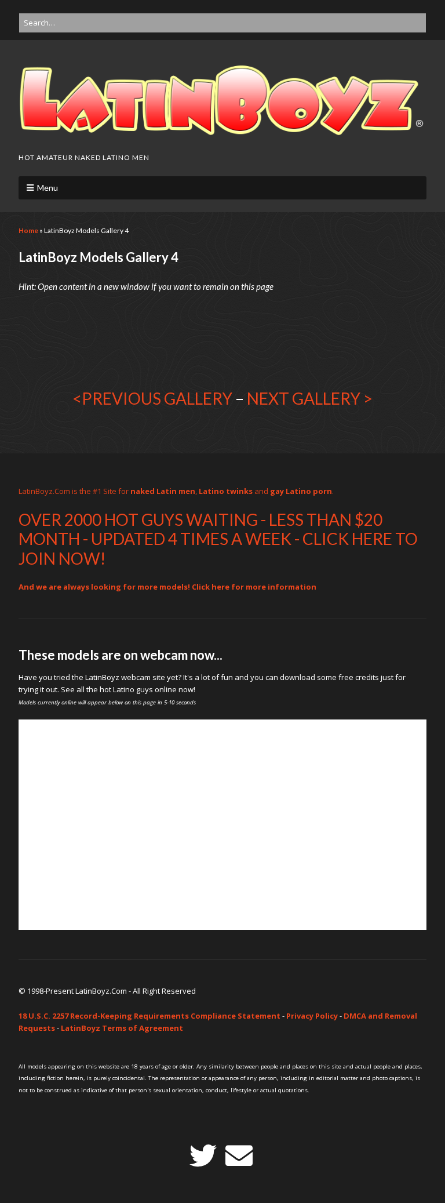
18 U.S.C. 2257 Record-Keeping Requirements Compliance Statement (149, 1016)
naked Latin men (162, 491)
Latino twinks (226, 491)
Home (28, 230)
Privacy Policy (312, 1016)
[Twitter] (203, 1155)
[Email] (239, 1155)
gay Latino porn (301, 491)
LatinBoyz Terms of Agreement (122, 1028)
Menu (47, 187)
